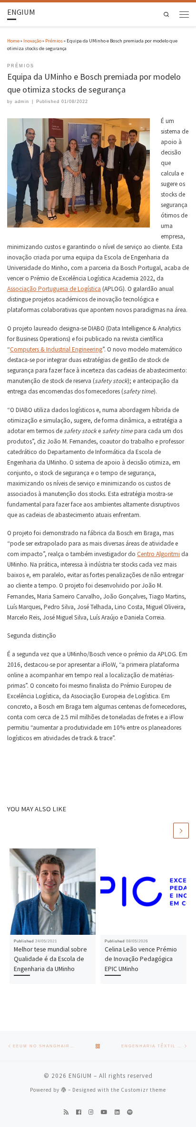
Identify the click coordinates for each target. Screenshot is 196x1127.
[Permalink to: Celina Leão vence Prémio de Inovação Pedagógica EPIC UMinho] (143, 891)
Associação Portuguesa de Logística (54, 289)
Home (13, 41)
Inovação (32, 41)
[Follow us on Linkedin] (117, 1112)
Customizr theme (143, 1089)
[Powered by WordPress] (64, 1089)
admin (22, 101)
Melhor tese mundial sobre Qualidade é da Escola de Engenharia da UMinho (50, 959)
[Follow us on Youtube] (104, 1112)
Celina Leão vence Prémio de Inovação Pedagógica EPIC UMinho (141, 959)
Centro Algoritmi (158, 554)
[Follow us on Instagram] (91, 1112)
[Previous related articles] (164, 830)
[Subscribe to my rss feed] (66, 1112)
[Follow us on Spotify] (130, 1112)
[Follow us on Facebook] (78, 1112)
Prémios (54, 41)
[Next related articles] (181, 830)
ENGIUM (80, 1076)
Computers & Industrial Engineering (56, 349)
